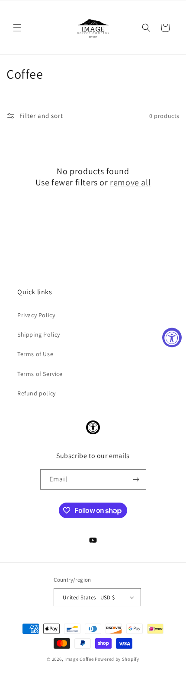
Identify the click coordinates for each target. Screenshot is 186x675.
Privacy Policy (36, 315)
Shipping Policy (38, 334)
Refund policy (36, 393)
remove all (130, 182)
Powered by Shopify (117, 659)
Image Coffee (78, 659)
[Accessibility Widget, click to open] (172, 337)
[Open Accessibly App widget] (93, 427)
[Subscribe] (136, 479)
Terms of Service (40, 374)
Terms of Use (35, 354)
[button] (17, 27)
